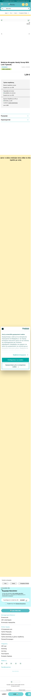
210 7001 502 (16, 610)
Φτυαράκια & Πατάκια (23, 13)
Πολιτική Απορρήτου (21, 603)
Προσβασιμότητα (6, 667)
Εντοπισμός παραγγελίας (8, 622)
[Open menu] (2, 4)
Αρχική (6, 13)
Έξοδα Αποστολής (6, 634)
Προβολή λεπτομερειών (19, 355)
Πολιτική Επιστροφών (7, 639)
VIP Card (3, 646)
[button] (28, 8)
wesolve (18, 686)
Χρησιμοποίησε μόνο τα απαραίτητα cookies (15, 365)
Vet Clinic (4, 651)
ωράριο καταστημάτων (13, 102)
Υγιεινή (15, 13)
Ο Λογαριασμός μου (6, 629)
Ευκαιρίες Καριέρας (6, 656)
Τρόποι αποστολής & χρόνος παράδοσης (12, 636)
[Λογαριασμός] (23, 4)
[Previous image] (1, 34)
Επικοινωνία (4, 617)
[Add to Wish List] (29, 20)
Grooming (4, 648)
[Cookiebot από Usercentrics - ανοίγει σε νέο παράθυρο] (22, 329)
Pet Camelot (4, 67)
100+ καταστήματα (6, 620)
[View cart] (26, 4)
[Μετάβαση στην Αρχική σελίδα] (14, 5)
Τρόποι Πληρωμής (6, 631)
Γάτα (11, 13)
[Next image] (29, 34)
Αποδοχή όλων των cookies (15, 359)
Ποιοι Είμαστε (5, 653)
